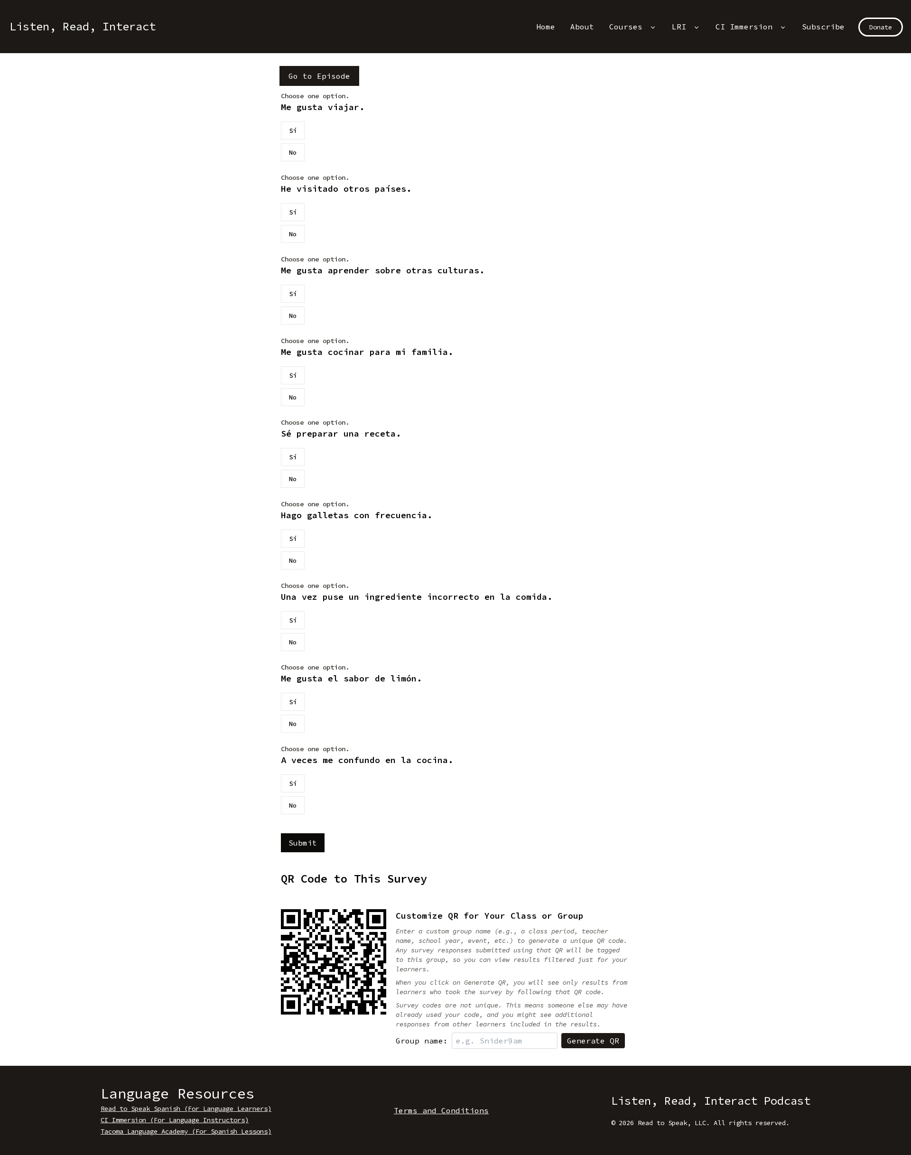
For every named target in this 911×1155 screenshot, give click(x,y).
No (293, 152)
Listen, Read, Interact (82, 26)
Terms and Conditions (441, 1110)
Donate (880, 27)
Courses (628, 26)
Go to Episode (319, 76)
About (582, 26)
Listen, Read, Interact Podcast (710, 1100)
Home (545, 26)
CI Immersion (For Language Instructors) (175, 1120)
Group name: (422, 1040)
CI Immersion (746, 26)
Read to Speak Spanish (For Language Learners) (186, 1108)
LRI (681, 26)
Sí (293, 130)
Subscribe (823, 26)
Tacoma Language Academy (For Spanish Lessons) (186, 1131)
